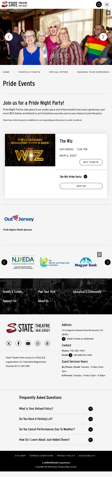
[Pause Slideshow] (108, 12)
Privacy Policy (66, 456)
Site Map (20, 456)
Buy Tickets (91, 162)
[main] (56, 127)
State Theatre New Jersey (23, 4)
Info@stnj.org (83, 355)
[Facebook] (18, 343)
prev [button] (4, 262)
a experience (56, 462)
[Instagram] (38, 343)
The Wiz (66, 141)
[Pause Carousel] (99, 254)
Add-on (81, 186)
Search (99, 4)
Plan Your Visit (46, 291)
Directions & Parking (80, 339)
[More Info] (30, 150)
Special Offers (58, 72)
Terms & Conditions (41, 456)
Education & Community (87, 291)
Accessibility (87, 456)
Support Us (9, 301)
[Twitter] (9, 343)
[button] (9, 37)
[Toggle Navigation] (107, 4)
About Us (43, 301)
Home (6, 72)
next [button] (108, 262)
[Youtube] (28, 343)
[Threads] (47, 343)
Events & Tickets (29, 72)
